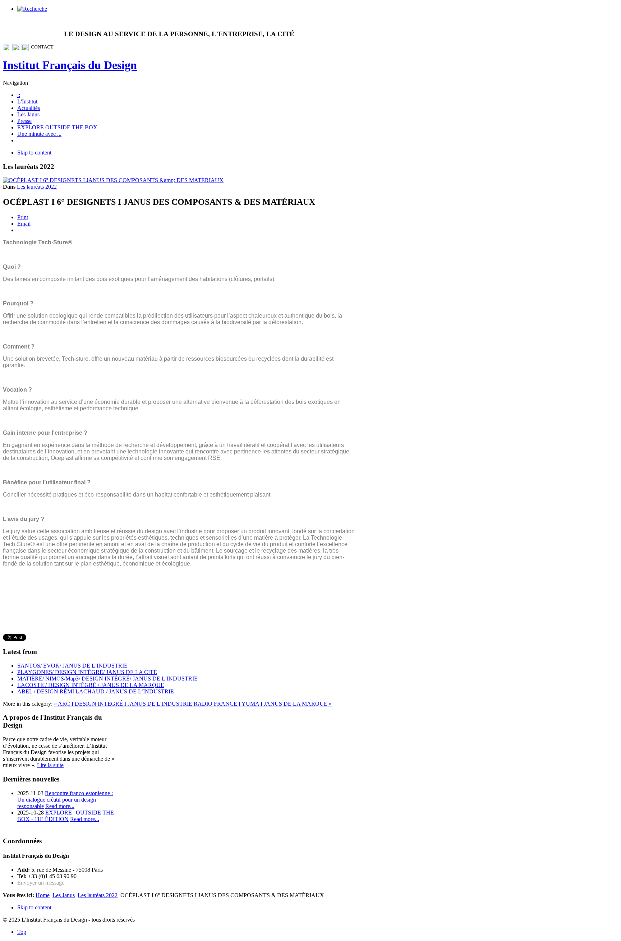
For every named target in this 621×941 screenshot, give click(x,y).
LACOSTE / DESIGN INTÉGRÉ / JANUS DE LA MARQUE (90, 685)
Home (43, 895)
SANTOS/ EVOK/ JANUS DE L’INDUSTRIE (72, 666)
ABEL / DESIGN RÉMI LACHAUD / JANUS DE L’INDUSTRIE (95, 691)
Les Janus (63, 895)
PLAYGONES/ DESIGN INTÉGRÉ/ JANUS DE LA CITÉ (87, 672)
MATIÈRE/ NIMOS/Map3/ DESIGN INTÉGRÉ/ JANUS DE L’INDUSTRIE (107, 678)
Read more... (59, 806)
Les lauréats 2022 (37, 187)
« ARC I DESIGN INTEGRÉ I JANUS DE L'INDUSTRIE (124, 704)
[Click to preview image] (113, 180)
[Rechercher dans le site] (32, 9)
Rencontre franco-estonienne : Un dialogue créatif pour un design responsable (65, 799)
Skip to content (34, 152)
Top (21, 932)
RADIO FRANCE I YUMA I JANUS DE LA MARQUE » (263, 704)
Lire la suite (50, 765)
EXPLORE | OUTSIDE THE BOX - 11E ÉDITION (65, 815)
